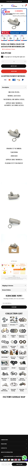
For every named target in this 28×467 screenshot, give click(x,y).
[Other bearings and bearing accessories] (23, 363)
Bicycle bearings (4, 336)
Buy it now (14, 71)
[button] (24, 21)
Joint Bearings (4, 357)
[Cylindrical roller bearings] (14, 330)
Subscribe (14, 307)
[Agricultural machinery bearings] (5, 320)
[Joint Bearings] (5, 352)
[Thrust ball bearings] (14, 384)
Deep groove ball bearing (21, 336)
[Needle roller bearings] (23, 352)
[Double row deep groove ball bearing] (5, 341)
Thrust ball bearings (13, 390)
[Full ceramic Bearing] (14, 341)
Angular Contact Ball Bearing (21, 325)
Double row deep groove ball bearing (4, 347)
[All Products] (14, 320)
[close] (27, 1)
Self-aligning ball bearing (13, 379)
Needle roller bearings (22, 357)
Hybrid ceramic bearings (22, 347)
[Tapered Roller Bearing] (5, 384)
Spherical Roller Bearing (22, 379)
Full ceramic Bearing (13, 347)
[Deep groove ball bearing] (23, 330)
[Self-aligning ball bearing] (14, 374)
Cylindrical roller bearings (13, 336)
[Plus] (25, 61)
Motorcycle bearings (13, 357)
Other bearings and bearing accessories (22, 368)
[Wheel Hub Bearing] (23, 384)
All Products (12, 324)
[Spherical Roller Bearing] (23, 374)
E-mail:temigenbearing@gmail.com (14, 1)
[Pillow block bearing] (5, 374)
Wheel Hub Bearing (21, 390)
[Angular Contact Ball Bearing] (23, 320)
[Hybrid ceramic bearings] (23, 341)
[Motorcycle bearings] (14, 352)
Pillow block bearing (4, 379)
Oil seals (13, 368)
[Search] (22, 6)
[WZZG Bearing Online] (14, 5)
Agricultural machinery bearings (4, 325)
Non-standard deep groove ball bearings (4, 368)
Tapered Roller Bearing (4, 390)
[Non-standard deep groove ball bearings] (5, 363)
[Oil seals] (14, 363)
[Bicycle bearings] (5, 330)
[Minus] (3, 61)
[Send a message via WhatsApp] (24, 458)
